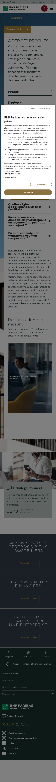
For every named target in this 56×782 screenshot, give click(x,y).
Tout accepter (28, 192)
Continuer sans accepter (40, 108)
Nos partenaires (10, 177)
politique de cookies (12, 173)
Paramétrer (41, 184)
